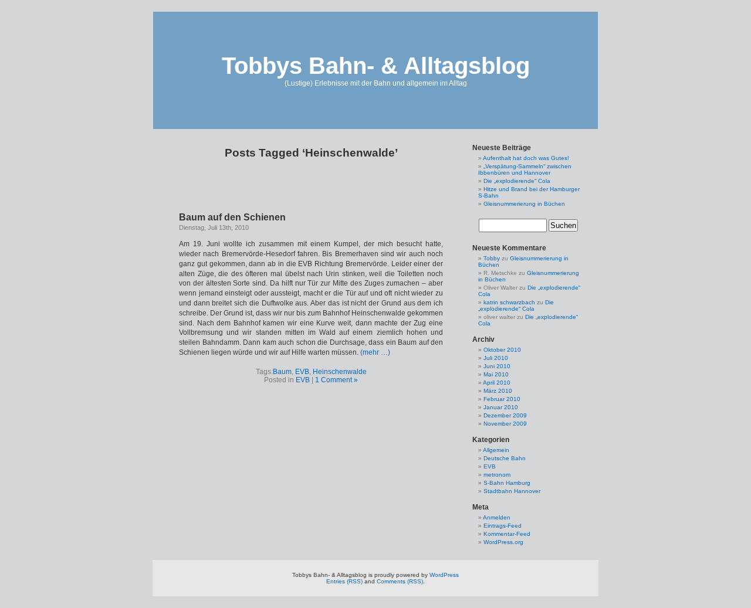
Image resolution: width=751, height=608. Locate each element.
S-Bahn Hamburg (506, 483)
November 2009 (505, 423)
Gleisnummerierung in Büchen (524, 204)
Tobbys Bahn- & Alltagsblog (376, 66)
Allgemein (496, 450)
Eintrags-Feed (502, 525)
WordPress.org (503, 542)
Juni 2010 (496, 366)
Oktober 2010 (502, 350)
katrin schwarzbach (509, 302)
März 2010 (497, 391)
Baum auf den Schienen (232, 217)
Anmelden (496, 517)
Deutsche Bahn (504, 458)
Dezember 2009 (505, 415)
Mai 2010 (496, 374)
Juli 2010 (495, 358)
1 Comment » (336, 380)
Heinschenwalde (340, 372)
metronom (496, 474)
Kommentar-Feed (506, 534)
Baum (282, 372)
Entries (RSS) (344, 581)
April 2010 (496, 382)
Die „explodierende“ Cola (516, 181)
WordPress (444, 575)
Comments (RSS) (400, 581)
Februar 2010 (501, 399)
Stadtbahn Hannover (511, 491)
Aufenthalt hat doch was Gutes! (526, 158)
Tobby (491, 258)
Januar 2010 (500, 407)
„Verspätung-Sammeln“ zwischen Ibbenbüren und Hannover (524, 169)
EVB (302, 372)
